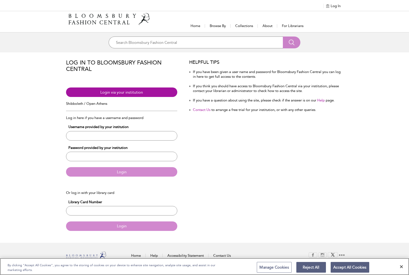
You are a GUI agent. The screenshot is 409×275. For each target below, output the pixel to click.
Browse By (218, 26)
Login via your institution (121, 92)
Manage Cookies (274, 267)
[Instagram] (322, 254)
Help (321, 100)
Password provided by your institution (98, 148)
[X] (333, 254)
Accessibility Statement (185, 255)
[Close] (401, 266)
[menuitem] (313, 254)
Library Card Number (85, 202)
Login (122, 172)
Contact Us (201, 110)
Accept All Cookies (350, 267)
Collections (244, 26)
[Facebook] (313, 254)
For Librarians (292, 26)
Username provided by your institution (98, 127)
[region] (204, 266)
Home (195, 26)
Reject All (311, 267)
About (267, 26)
